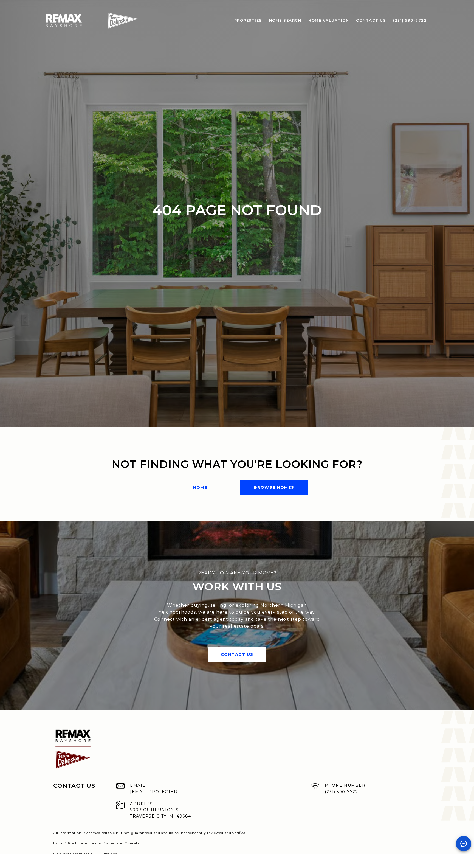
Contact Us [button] (237, 654)
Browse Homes (274, 487)
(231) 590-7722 (341, 791)
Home (200, 487)
